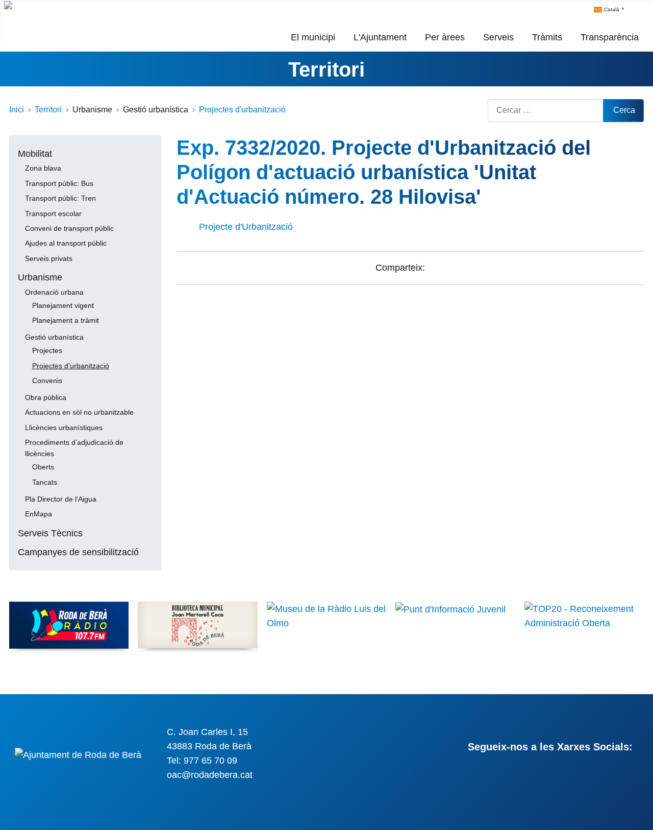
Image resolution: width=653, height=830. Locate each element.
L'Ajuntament (380, 37)
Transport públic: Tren (60, 198)
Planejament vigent (63, 305)
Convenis (47, 380)
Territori (326, 69)
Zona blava (43, 168)
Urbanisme (40, 277)
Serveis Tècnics (50, 533)
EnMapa (38, 514)
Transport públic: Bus (59, 183)
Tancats (44, 482)
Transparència (610, 37)
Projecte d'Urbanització (246, 227)
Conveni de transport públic (69, 228)
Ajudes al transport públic (66, 243)
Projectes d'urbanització (70, 366)
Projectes (47, 350)
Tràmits (547, 37)
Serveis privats (48, 258)
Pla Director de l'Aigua (60, 499)
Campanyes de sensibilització (78, 552)
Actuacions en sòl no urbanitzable (79, 412)
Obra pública (45, 397)
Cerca (624, 110)
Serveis (498, 37)
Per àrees (445, 37)
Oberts (43, 467)
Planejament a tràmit (65, 320)
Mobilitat (35, 154)
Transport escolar (53, 213)
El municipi (313, 37)
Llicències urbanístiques (64, 427)
